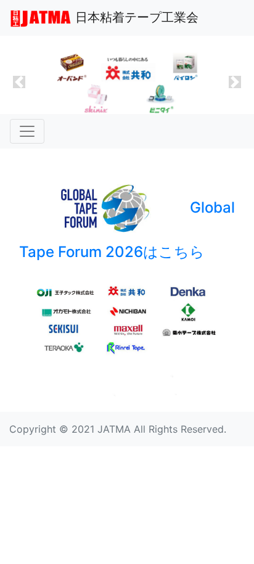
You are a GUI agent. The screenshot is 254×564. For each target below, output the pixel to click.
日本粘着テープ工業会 (135, 17)
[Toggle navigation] (27, 131)
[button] (19, 82)
